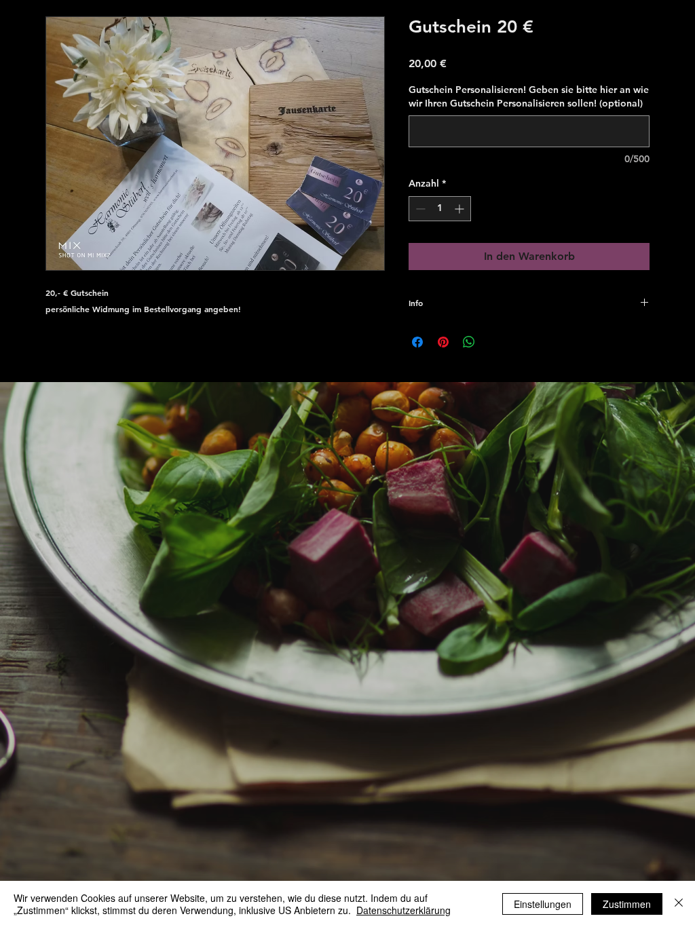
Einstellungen (542, 904)
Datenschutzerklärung (403, 910)
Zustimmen (627, 904)
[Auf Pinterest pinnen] (443, 342)
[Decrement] (419, 209)
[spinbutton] (440, 209)
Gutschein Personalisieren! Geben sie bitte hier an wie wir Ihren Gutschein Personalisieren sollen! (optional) (529, 96)
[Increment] (460, 209)
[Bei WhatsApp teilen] (469, 342)
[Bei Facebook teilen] (417, 342)
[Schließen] (679, 904)
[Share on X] (495, 342)
